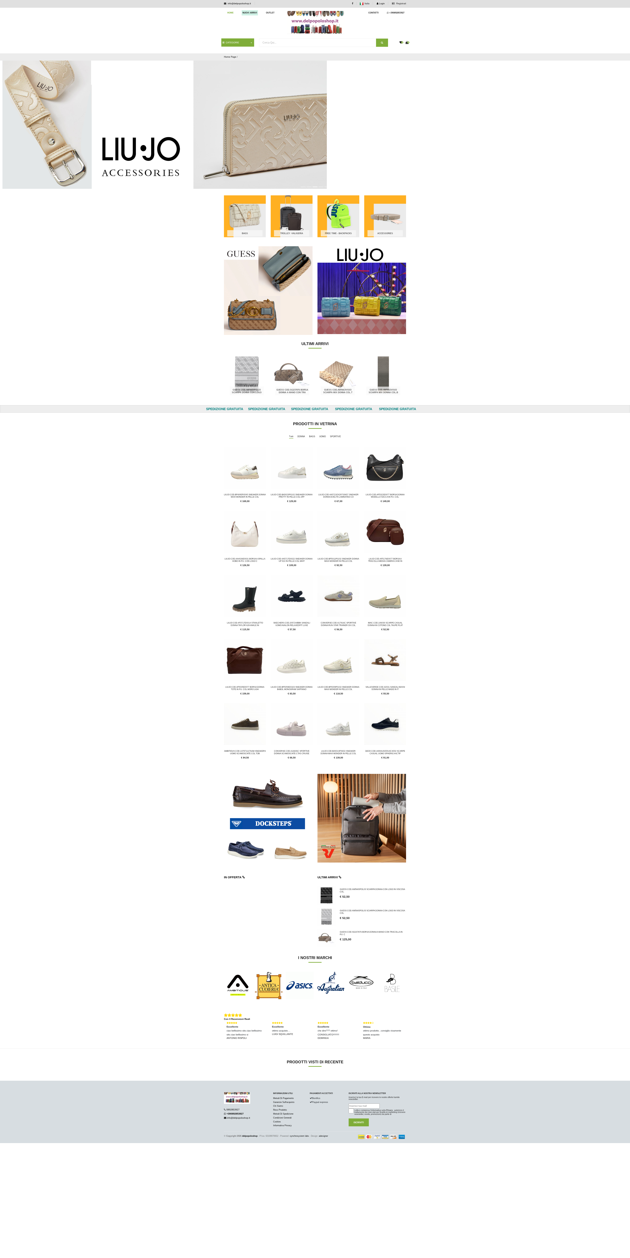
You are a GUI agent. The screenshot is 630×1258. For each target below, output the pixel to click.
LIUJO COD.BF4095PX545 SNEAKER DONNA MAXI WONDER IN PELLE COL (245, 465)
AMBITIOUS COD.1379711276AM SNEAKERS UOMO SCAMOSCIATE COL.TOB (245, 722)
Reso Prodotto (280, 1079)
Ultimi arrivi (328, 847)
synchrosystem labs (299, 1106)
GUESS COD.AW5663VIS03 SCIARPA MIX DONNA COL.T (246, 360)
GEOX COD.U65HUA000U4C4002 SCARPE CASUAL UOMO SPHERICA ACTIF (385, 722)
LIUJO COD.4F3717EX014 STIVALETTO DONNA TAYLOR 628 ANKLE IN (245, 593)
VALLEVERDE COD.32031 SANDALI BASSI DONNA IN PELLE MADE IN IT (385, 658)
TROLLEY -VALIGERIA (291, 203)
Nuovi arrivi (249, 12)
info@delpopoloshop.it (239, 3)
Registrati (401, 3)
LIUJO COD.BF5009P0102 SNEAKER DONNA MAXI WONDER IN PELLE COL (338, 658)
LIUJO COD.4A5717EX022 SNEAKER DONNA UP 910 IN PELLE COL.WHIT (292, 529)
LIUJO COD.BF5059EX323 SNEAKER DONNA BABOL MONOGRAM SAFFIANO (292, 658)
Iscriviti (359, 1092)
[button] (49, 110)
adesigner (323, 1106)
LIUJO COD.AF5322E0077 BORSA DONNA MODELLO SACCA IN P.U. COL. (385, 465)
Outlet (270, 12)
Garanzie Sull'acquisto (283, 1072)
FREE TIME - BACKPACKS (338, 203)
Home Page (230, 56)
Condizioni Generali (282, 1087)
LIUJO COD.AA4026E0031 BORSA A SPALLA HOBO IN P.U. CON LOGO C (245, 529)
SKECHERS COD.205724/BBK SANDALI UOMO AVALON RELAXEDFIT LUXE (291, 593)
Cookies (277, 1091)
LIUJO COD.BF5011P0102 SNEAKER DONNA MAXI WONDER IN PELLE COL (338, 529)
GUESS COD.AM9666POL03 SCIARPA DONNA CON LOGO (338, 360)
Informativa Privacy (282, 1095)
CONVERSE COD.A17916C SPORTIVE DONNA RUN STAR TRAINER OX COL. (338, 593)
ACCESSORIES (385, 203)
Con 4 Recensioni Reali (237, 988)
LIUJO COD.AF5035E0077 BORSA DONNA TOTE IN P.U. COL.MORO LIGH (244, 658)
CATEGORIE (231, 42)
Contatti (373, 12)
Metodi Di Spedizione (283, 1083)
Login (381, 3)
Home (230, 12)
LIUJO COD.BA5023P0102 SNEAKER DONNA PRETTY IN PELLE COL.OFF (292, 465)
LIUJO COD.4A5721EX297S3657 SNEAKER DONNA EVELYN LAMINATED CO (338, 465)
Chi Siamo (278, 1075)
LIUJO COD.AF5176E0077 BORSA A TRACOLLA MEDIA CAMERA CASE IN (385, 529)
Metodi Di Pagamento (283, 1068)
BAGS (245, 203)
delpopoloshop (250, 1106)
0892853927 (233, 1079)
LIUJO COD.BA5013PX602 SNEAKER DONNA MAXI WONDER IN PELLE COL (338, 722)
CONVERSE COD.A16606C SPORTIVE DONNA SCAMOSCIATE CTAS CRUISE (291, 722)
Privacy (389, 1080)
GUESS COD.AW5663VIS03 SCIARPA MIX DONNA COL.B (292, 360)
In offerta (233, 847)
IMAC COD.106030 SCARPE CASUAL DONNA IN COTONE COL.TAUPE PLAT (385, 593)
